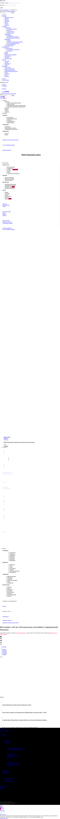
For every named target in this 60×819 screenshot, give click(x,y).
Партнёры (7, 21)
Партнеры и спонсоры (10, 464)
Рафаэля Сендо (53, 633)
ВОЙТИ (4, 160)
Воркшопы (9, 593)
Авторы (6, 52)
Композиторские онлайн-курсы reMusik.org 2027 (16, 705)
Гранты (8, 588)
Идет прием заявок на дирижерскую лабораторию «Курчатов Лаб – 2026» (24, 712)
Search (13, 12)
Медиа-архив (13, 572)
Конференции (10, 582)
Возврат (4, 214)
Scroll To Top (3, 814)
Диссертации (13, 568)
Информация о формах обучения (14, 749)
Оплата (4, 213)
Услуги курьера (6, 220)
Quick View (6, 439)
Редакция (7, 57)
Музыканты (12, 554)
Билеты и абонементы (10, 68)
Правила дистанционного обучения (15, 41)
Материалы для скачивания (11, 510)
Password (2, 5)
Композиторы (13, 552)
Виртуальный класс (9, 45)
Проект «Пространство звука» (14, 103)
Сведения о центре (9, 17)
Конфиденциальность (7, 228)
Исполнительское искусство (13, 38)
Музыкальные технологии (12, 36)
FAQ (1, 733)
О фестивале (7, 67)
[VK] (30, 639)
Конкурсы (9, 587)
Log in (1, 7)
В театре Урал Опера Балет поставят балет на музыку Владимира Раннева (24, 720)
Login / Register (5, 80)
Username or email (4, 3)
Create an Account (11, 11)
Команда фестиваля (9, 502)
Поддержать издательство (13, 49)
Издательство (5, 47)
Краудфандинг (5, 771)
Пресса (6, 22)
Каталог (6, 53)
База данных (5, 773)
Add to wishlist (7, 437)
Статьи (11, 567)
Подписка (7, 780)
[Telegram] (30, 640)
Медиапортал (6, 616)
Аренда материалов (9, 177)
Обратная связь (10, 32)
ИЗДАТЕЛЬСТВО (5, 162)
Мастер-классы (13, 459)
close (4, 0)
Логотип (6, 23)
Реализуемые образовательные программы (16, 748)
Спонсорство (8, 514)
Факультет (9, 30)
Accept (1, 818)
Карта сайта (2, 728)
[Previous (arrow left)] (0, 813)
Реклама (7, 516)
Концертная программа (10, 70)
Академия (4, 26)
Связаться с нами (6, 546)
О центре (4, 16)
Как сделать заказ (7, 211)
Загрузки (4, 215)
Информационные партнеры (11, 466)
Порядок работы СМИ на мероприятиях (14, 509)
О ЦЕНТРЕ (4, 100)
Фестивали (12, 559)
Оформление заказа (4, 786)
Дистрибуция (8, 56)
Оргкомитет (7, 504)
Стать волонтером (7, 537)
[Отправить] (30, 644)
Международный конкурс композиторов (16, 105)
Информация (7, 39)
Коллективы (12, 557)
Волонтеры (7, 74)
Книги (11, 565)
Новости (6, 65)
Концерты (7, 450)
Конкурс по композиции (10, 453)
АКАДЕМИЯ (5, 113)
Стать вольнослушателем (8, 538)
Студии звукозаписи (11, 594)
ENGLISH (4, 14)
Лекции (11, 458)
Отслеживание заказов (8, 223)
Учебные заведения (11, 576)
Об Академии (8, 27)
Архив (6, 75)
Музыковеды (12, 555)
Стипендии (9, 579)
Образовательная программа (11, 71)
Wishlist (4, 78)
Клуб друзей (7, 467)
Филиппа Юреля (3, 634)
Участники (7, 451)
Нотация (11, 569)
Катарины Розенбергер (21, 633)
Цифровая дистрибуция (10, 185)
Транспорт (7, 518)
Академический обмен (12, 580)
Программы (9, 577)
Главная (6, 192)
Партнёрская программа (10, 184)
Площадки (7, 501)
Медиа (6, 134)
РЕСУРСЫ (4, 548)
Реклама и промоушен (10, 188)
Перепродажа (10, 187)
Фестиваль (4, 66)
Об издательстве (8, 48)
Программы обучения (12, 29)
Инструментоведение (14, 571)
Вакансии (7, 20)
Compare (5, 438)
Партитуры (12, 564)
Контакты (7, 25)
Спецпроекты (8, 63)
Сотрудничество (10, 31)
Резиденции (10, 589)
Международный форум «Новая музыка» (16, 106)
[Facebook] (30, 637)
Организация (7, 740)
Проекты (7, 18)
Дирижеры (12, 556)
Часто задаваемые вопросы (13, 43)
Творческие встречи (9, 452)
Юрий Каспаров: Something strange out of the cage (19, 442)
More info (5, 818)
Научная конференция (14, 460)
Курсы (8, 581)
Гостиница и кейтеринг (10, 517)
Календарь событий (7, 620)
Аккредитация (8, 508)
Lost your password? (4, 10)
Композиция (9, 35)
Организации (12, 560)
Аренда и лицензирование (10, 54)
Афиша (8, 198)
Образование (7, 34)
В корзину (6, 446)
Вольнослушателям (11, 44)
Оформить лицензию (9, 179)
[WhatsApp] (30, 642)
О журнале (7, 61)
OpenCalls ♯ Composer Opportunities (10, 622)
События (9, 40)
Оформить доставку (7, 222)
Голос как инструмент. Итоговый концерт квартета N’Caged (19, 727)
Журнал (4, 59)
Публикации (9, 50)
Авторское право (9, 180)
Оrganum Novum (10, 104)
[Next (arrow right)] (1, 813)
